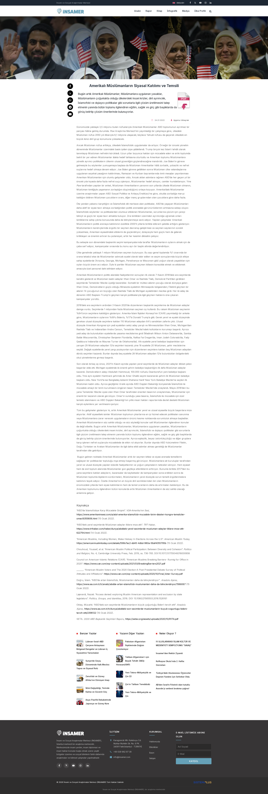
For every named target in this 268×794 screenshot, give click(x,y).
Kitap (159, 10)
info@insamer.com (121, 757)
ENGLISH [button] (180, 3)
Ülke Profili (200, 10)
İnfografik (172, 10)
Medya (185, 10)
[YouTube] (200, 2)
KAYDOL (193, 761)
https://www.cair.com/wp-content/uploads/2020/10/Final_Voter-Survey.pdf (143, 573)
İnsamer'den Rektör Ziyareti (169, 653)
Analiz (137, 10)
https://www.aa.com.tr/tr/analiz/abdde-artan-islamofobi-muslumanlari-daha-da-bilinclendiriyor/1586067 (131, 584)
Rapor (149, 10)
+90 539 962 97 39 (122, 752)
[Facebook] (190, 2)
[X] (195, 2)
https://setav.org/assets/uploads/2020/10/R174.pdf (151, 619)
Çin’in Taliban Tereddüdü (137, 684)
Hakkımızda (154, 741)
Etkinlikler (153, 747)
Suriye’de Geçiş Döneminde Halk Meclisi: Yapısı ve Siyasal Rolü (93, 665)
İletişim (152, 758)
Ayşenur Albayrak (181, 120)
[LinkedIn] (210, 2)
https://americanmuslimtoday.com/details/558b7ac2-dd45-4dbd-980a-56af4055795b (121, 543)
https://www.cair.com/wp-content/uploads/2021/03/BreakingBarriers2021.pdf (124, 563)
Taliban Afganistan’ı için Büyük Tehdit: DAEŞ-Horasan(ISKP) (132, 661)
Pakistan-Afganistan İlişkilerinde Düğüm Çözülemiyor (130, 645)
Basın (151, 753)
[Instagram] (205, 2)
